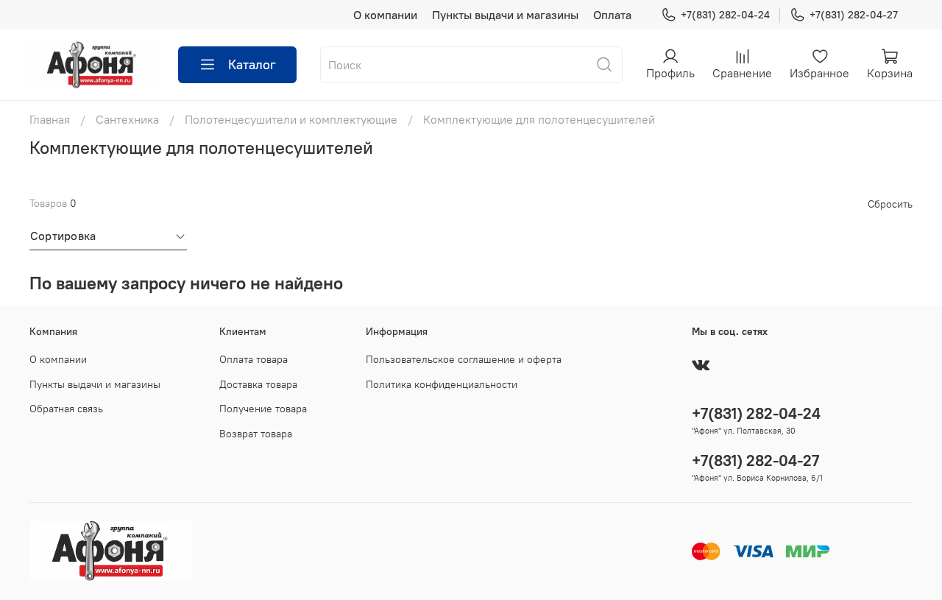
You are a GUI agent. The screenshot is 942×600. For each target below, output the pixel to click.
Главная (49, 119)
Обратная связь (66, 408)
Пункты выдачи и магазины (505, 14)
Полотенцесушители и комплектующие (291, 119)
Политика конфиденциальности (441, 384)
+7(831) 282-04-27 (854, 14)
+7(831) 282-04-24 (725, 14)
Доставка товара (258, 384)
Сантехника (127, 119)
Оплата (612, 14)
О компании (385, 14)
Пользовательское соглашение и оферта (464, 359)
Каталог (252, 64)
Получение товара (263, 408)
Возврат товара (255, 433)
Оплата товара (253, 359)
